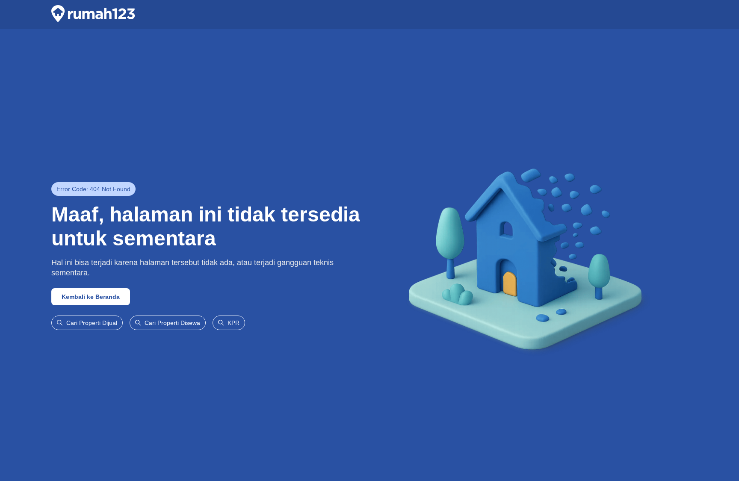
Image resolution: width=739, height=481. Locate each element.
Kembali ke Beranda (91, 296)
